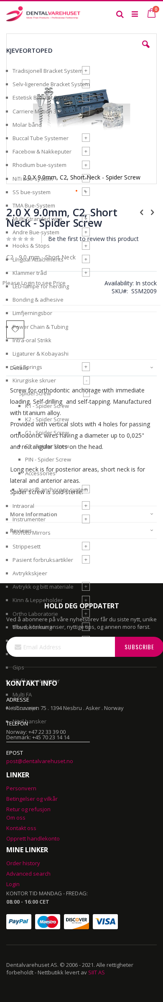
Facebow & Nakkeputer (42, 151)
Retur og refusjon (28, 809)
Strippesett (27, 546)
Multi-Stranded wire (37, 219)
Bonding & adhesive (38, 299)
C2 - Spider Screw (47, 446)
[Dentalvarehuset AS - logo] (44, 13)
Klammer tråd (30, 273)
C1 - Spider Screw (47, 432)
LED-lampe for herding (41, 286)
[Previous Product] (141, 212)
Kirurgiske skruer (34, 380)
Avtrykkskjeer (30, 573)
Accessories (40, 473)
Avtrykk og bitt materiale (43, 586)
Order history (23, 863)
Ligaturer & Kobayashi (41, 353)
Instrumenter (29, 519)
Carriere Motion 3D (36, 111)
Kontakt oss (21, 828)
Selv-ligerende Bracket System (51, 84)
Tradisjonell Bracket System (48, 70)
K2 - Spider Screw (47, 419)
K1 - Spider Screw (47, 406)
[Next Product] (152, 212)
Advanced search (28, 873)
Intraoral (23, 506)
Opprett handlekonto (33, 838)
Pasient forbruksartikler (43, 560)
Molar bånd (27, 124)
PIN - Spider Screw (48, 459)
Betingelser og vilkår (32, 798)
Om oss (15, 817)
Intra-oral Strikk (32, 340)
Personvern (21, 788)
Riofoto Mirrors (32, 532)
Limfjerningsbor (32, 313)
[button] (145, 50)
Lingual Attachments (38, 259)
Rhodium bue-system (39, 165)
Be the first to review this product (93, 239)
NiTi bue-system (33, 178)
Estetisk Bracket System (43, 97)
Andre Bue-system (36, 232)
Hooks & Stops (31, 245)
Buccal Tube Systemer (41, 138)
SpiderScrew (35, 393)
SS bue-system (32, 192)
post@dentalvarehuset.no (39, 761)
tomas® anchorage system (53, 489)
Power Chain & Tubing (40, 327)
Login (13, 884)
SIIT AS (96, 972)
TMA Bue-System (34, 205)
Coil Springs (27, 367)
